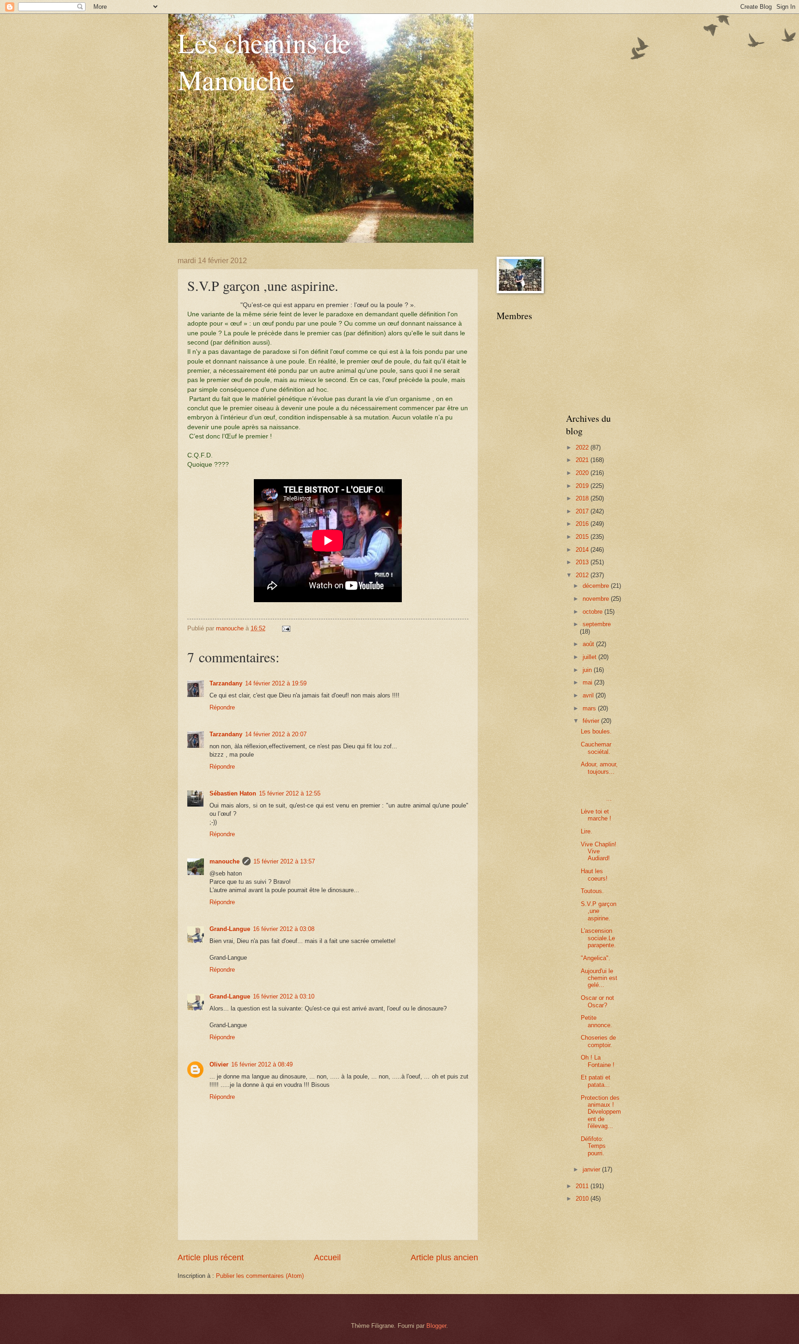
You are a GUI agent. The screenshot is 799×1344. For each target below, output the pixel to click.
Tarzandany (225, 683)
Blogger (436, 1325)
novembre (597, 598)
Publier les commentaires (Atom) (260, 1275)
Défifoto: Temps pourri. (593, 1146)
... (601, 791)
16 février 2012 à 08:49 (262, 1064)
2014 (583, 549)
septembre (597, 624)
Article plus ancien (444, 1257)
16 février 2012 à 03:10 (283, 996)
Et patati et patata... (595, 1081)
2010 (583, 1198)
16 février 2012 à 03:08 (283, 928)
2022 (583, 447)
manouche (224, 861)
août (589, 644)
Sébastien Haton (232, 793)
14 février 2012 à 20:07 (276, 734)
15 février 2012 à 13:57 (284, 861)
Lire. (586, 831)
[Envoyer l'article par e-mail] (285, 628)
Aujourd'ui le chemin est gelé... (599, 978)
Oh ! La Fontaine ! (598, 1061)
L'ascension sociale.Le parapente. (598, 938)
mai (588, 682)
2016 (583, 523)
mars (590, 708)
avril (589, 695)
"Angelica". (595, 958)
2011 (583, 1186)
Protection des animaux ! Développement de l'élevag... (601, 1112)
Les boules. (596, 731)
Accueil (327, 1257)
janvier (592, 1169)
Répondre (222, 707)
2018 (583, 498)
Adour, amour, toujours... (599, 768)
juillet (590, 657)
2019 (583, 485)
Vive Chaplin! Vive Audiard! (598, 851)
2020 (583, 472)
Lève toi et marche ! (596, 815)
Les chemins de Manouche (264, 61)
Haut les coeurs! (594, 875)
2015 (583, 536)
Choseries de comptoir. (598, 1041)
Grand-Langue (229, 928)
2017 (583, 511)
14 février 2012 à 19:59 (276, 683)
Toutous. (592, 891)
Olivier (218, 1064)
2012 (583, 575)
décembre (597, 585)
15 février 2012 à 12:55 (289, 793)
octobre (593, 611)
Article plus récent (211, 1257)
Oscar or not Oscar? (597, 1001)
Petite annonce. (596, 1021)
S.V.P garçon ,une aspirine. (598, 911)
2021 (583, 459)
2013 (583, 562)
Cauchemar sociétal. (596, 748)
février (592, 720)
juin (588, 669)
